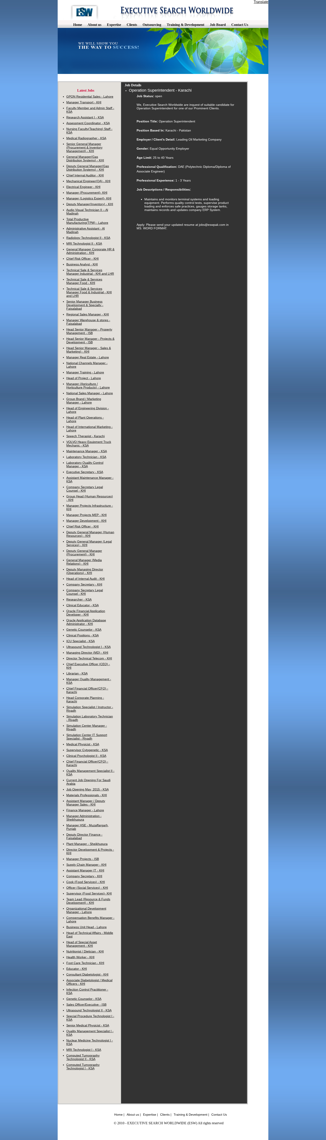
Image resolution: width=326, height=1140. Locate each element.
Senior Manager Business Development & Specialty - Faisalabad (84, 305)
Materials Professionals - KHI (86, 795)
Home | (119, 1114)
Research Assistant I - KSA (85, 117)
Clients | (165, 1114)
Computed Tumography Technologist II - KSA (83, 1057)
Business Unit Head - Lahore (86, 927)
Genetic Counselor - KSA (83, 629)
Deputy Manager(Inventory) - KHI (89, 204)
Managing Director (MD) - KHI (87, 652)
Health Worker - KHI (80, 957)
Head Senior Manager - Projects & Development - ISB (90, 340)
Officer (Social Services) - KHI (87, 887)
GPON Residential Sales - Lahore (89, 96)
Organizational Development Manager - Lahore (86, 910)
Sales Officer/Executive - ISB (86, 1004)
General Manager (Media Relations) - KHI (84, 561)
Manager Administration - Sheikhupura (84, 817)
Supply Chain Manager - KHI (86, 864)
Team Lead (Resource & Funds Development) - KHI (88, 900)
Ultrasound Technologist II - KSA (89, 1010)
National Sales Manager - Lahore (89, 393)
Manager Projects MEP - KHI (86, 515)
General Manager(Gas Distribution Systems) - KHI (85, 158)
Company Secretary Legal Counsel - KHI (84, 488)
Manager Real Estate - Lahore (87, 357)
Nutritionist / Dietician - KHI (85, 951)
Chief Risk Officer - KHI (82, 258)
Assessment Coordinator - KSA (88, 123)
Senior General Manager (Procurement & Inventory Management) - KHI (84, 147)
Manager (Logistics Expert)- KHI (88, 198)
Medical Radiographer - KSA (86, 138)
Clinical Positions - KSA (82, 635)
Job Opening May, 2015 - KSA (87, 789)
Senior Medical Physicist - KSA (87, 1025)
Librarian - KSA (77, 673)
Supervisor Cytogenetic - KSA (87, 750)
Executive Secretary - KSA (84, 472)
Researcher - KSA (79, 599)
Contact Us (219, 1114)
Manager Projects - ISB (82, 859)
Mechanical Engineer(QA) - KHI (88, 181)
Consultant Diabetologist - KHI (87, 974)
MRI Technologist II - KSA (84, 243)
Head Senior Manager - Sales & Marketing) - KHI (88, 349)
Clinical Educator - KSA (82, 605)
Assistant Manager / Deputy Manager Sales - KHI (85, 802)
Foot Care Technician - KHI (85, 963)
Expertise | (150, 1114)
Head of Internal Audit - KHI (85, 578)
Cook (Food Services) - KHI (85, 882)
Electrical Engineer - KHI (83, 187)
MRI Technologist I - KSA (83, 1049)
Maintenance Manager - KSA (86, 451)
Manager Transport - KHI (83, 102)
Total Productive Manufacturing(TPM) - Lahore (87, 220)
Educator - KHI (76, 968)
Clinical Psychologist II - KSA (86, 755)
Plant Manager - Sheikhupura (87, 844)
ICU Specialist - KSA (80, 641)
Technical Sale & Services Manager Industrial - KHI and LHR (90, 271)
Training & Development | (191, 1114)
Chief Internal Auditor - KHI (85, 175)
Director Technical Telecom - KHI (89, 658)
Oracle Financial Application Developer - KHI (85, 612)
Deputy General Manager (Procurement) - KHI (84, 552)
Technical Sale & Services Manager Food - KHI (84, 281)
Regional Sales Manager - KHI (87, 314)
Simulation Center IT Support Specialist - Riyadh (86, 736)
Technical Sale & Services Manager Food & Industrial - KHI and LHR (89, 292)
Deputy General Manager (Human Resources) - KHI (90, 533)
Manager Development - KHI (86, 520)
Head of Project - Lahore (83, 378)
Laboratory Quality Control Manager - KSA (84, 464)
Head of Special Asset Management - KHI (81, 943)
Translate (261, 2)
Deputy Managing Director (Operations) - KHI (84, 571)
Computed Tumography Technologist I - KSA (83, 1066)
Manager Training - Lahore (85, 372)
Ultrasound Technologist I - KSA (88, 647)
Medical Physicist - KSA (82, 744)
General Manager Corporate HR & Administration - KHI (90, 251)
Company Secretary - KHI (84, 584)
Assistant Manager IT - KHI (85, 870)
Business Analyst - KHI (82, 264)
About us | (134, 1114)
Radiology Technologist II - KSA (88, 238)
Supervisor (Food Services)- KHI (89, 893)
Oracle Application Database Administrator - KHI (86, 622)
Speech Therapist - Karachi (85, 436)
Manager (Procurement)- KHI (86, 192)
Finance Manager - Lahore (85, 810)
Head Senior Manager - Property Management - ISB (89, 331)
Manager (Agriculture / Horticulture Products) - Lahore (88, 385)
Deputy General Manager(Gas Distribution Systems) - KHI (87, 167)
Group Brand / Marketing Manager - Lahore (83, 400)
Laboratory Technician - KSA (86, 457)
